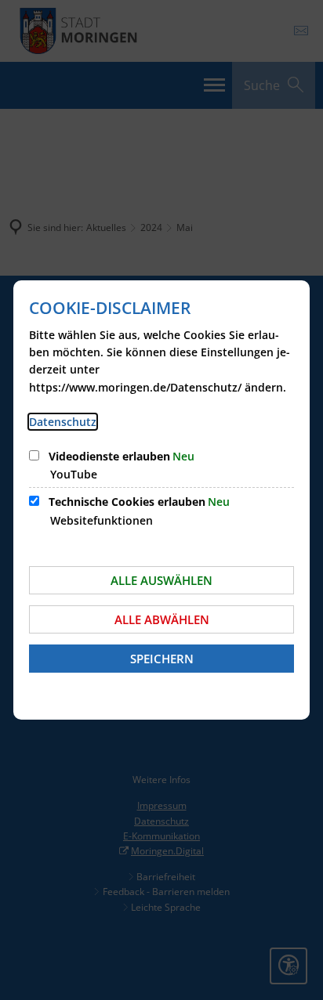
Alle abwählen (161, 619)
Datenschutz (62, 421)
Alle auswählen (161, 580)
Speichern (162, 658)
